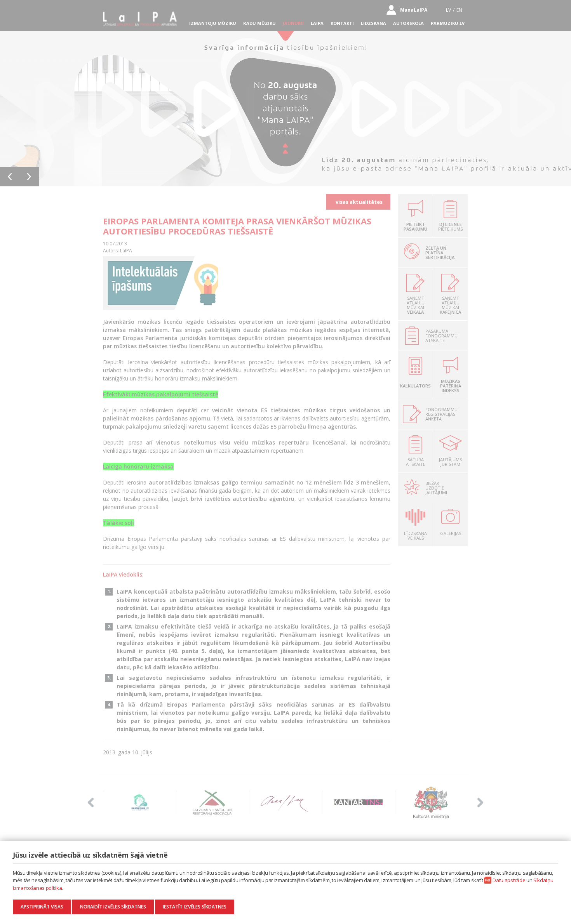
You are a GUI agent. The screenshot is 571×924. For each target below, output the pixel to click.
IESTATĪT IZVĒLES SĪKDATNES (194, 906)
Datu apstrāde (509, 880)
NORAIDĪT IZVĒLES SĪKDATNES (113, 906)
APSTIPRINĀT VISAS (42, 906)
